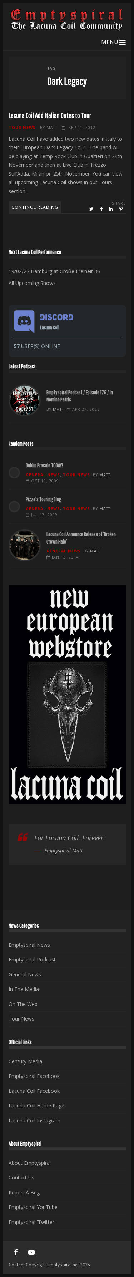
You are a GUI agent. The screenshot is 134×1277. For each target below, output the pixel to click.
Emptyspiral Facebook (34, 1076)
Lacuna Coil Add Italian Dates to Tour (50, 115)
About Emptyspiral (30, 1162)
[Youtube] (31, 1252)
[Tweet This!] (92, 209)
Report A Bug (24, 1192)
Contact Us (21, 1177)
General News (43, 474)
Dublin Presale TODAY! (44, 465)
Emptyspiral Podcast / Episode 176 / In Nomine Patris (24, 400)
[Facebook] (16, 1252)
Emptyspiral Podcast (32, 959)
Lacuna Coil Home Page (36, 1105)
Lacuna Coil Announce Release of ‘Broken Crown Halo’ (24, 545)
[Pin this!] (121, 209)
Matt (52, 127)
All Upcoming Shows (32, 283)
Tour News (22, 127)
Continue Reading (34, 207)
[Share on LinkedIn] (111, 209)
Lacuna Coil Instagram (34, 1120)
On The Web (23, 1004)
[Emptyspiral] (67, 29)
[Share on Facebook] (102, 209)
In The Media (24, 989)
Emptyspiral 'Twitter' (32, 1222)
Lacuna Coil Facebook (34, 1090)
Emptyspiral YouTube (33, 1207)
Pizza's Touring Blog (43, 499)
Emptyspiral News (29, 944)
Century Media (25, 1061)
